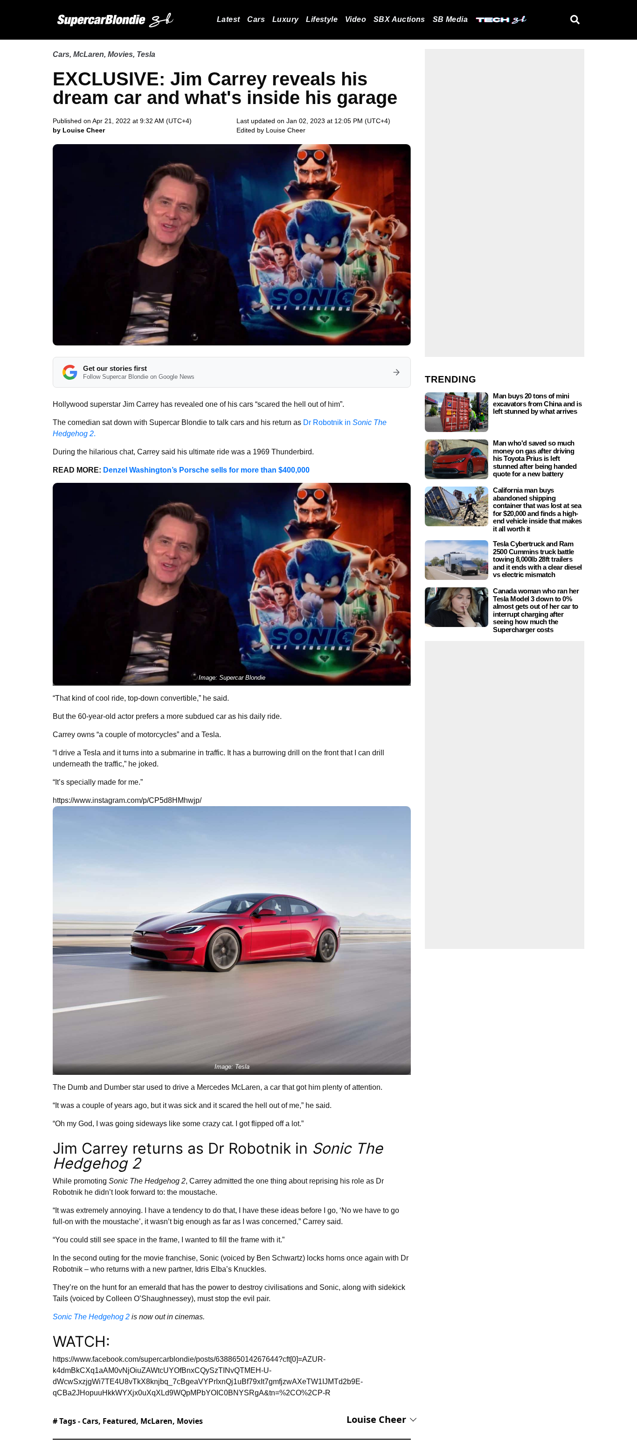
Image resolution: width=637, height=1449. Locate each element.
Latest (228, 19)
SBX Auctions (399, 19)
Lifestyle (322, 19)
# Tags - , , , (128, 1421)
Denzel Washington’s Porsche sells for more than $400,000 (206, 470)
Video (355, 19)
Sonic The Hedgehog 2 (91, 1317)
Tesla (146, 54)
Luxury (285, 19)
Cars (256, 19)
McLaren (88, 54)
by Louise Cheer (79, 130)
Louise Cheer (285, 130)
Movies (120, 54)
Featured (119, 1421)
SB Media (450, 19)
